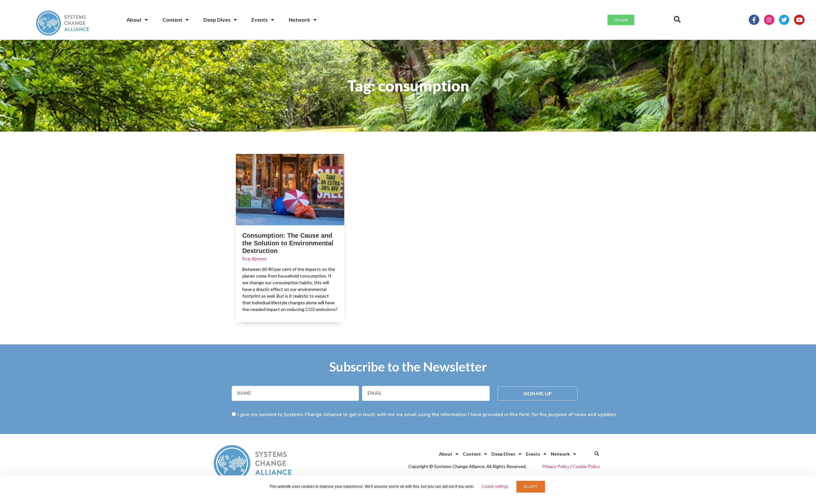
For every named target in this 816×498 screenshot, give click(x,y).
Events (259, 20)
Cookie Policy (586, 466)
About (134, 20)
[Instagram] (769, 20)
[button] (677, 20)
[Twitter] (784, 20)
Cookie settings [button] (495, 486)
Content (172, 20)
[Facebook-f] (754, 20)
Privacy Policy (555, 466)
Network (299, 20)
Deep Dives (216, 20)
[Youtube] (799, 20)
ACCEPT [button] (531, 486)
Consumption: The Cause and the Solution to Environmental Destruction (287, 243)
